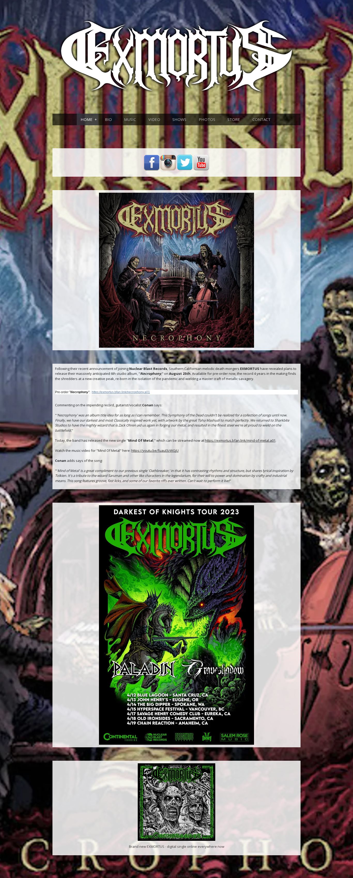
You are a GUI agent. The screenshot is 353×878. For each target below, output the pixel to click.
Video (154, 119)
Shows (179, 119)
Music (130, 119)
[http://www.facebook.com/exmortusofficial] (151, 162)
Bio (108, 119)
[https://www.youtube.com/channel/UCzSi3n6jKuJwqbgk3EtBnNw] (201, 162)
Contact (261, 119)
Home (87, 119)
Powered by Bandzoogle (176, 875)
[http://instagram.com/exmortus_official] (168, 162)
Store (233, 119)
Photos (207, 119)
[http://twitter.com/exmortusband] (185, 162)
